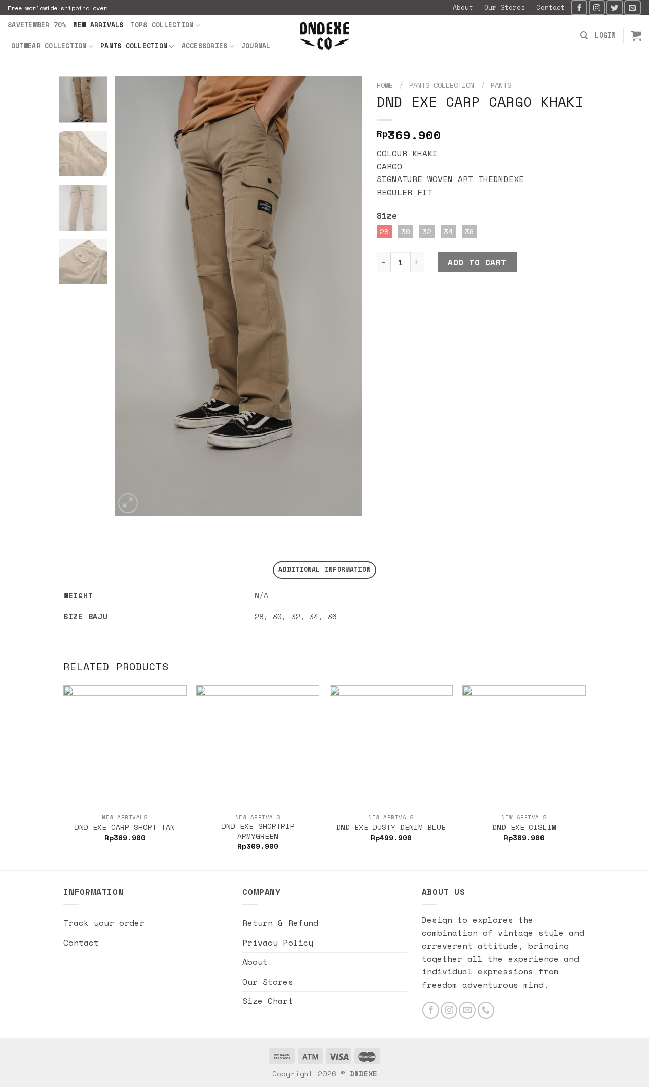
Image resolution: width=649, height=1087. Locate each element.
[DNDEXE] (325, 35)
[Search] (584, 35)
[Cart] (636, 35)
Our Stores (504, 7)
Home (385, 85)
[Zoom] (128, 503)
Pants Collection (133, 46)
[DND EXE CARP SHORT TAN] (125, 747)
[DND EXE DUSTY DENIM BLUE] (391, 747)
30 (277, 616)
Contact (550, 7)
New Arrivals (99, 25)
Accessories (205, 46)
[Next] (344, 296)
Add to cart (477, 262)
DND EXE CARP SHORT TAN (125, 827)
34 (313, 616)
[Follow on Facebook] (579, 7)
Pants (501, 85)
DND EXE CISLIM (524, 827)
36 (332, 616)
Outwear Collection (49, 46)
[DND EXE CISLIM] (524, 747)
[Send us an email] (632, 7)
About (463, 7)
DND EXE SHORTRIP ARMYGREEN (258, 831)
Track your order (104, 923)
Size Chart (267, 1001)
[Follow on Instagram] (597, 7)
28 (259, 616)
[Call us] (486, 1010)
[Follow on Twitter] (614, 7)
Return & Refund (280, 923)
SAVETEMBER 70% (37, 25)
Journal (256, 46)
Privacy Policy (277, 942)
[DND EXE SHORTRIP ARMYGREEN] (257, 747)
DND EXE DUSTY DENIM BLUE (391, 827)
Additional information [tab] (324, 569)
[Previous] (132, 296)
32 (295, 616)
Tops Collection (162, 25)
